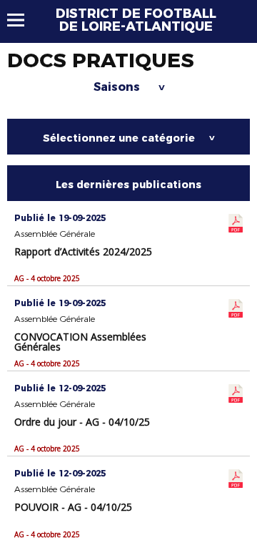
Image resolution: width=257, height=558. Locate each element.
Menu (22, 20)
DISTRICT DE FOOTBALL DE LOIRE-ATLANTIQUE (136, 20)
